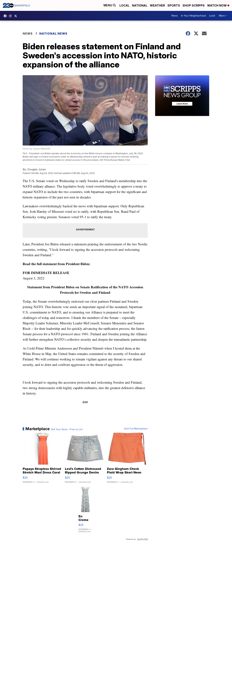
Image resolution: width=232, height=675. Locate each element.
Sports (173, 5)
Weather (157, 5)
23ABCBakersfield (6, 15)
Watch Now (217, 5)
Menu (108, 5)
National (139, 5)
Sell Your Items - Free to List (66, 429)
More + (223, 16)
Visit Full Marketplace (136, 428)
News (174, 16)
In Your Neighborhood (193, 16)
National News (53, 33)
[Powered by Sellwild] (142, 539)
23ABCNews (11, 15)
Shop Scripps (194, 5)
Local (124, 5)
